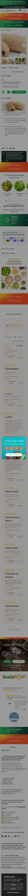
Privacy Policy (16, 880)
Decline (13, 888)
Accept (13, 884)
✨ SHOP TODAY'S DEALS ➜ (14, 454)
